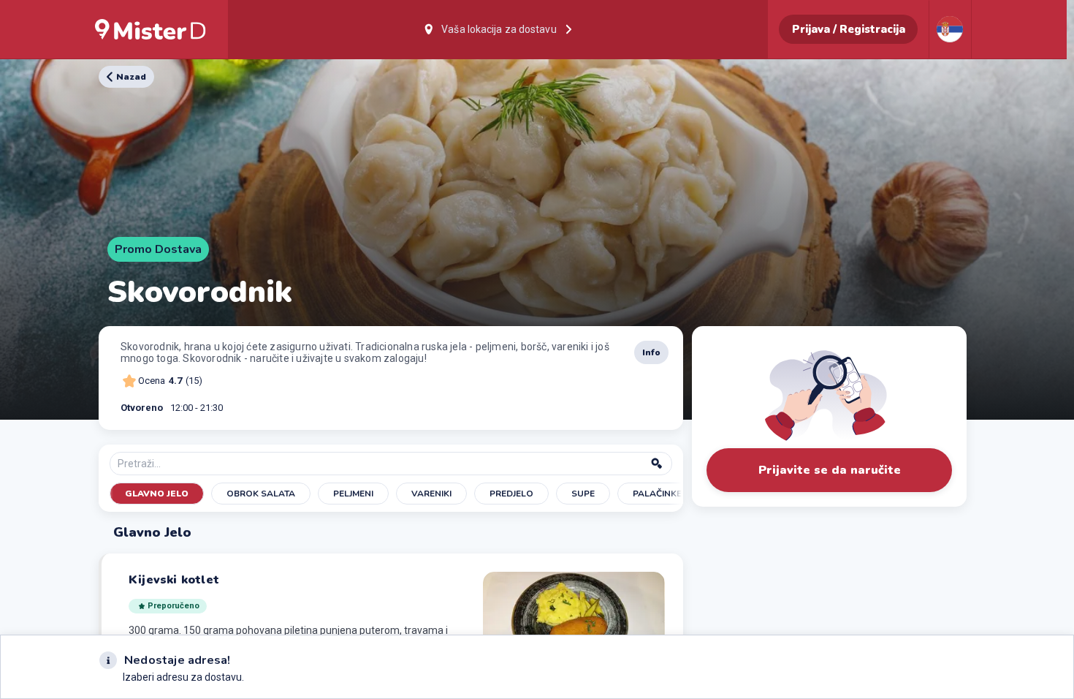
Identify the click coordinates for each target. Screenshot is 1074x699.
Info (651, 352)
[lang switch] (950, 29)
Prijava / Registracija (848, 29)
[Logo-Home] (150, 29)
